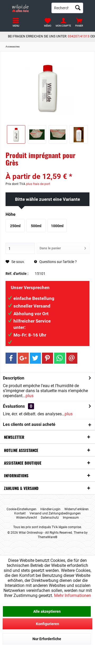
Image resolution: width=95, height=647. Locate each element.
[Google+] (23, 358)
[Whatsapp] (59, 358)
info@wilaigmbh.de (33, 342)
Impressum (71, 517)
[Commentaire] (47, 170)
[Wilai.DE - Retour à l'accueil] (28, 8)
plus (30, 395)
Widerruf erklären (76, 509)
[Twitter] (35, 358)
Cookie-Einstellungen (21, 509)
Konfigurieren (47, 624)
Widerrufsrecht (26, 517)
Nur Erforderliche (46, 639)
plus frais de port (38, 184)
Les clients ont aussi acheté (29, 424)
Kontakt (20, 513)
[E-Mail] (71, 358)
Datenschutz (50, 517)
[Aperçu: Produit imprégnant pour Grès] (37, 134)
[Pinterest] (47, 358)
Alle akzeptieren (47, 611)
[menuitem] (79, 22)
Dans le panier (50, 248)
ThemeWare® (47, 537)
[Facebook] (11, 358)
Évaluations (14, 406)
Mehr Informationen (72, 595)
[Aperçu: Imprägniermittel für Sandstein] (16, 134)
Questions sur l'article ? (58, 262)
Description (13, 378)
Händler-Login (50, 509)
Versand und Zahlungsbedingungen (55, 513)
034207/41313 (78, 36)
